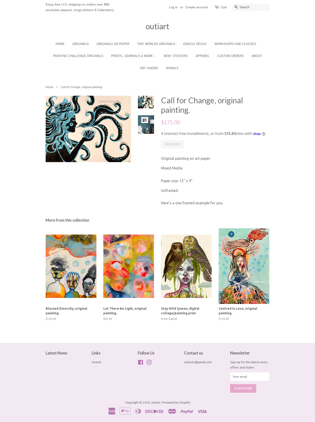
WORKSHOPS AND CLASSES (235, 44)
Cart (224, 7)
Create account (196, 7)
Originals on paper (113, 44)
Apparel (202, 56)
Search (96, 362)
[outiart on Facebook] (140, 363)
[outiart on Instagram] (149, 363)
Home (60, 44)
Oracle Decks (195, 44)
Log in (173, 7)
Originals (80, 44)
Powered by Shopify (176, 402)
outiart (157, 26)
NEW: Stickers (176, 56)
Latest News (56, 353)
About (257, 56)
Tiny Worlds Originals (156, 44)
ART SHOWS (149, 68)
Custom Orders (230, 56)
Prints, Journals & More (132, 56)
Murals (172, 68)
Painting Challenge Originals (78, 56)
